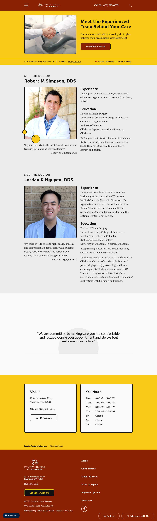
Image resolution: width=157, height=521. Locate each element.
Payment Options (90, 492)
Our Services (88, 468)
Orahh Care (68, 510)
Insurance (87, 500)
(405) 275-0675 (74, 61)
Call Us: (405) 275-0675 (106, 5)
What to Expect (89, 484)
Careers (58, 510)
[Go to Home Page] (49, 5)
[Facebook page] (84, 509)
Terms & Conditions (45, 510)
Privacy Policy (30, 510)
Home (84, 460)
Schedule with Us (95, 46)
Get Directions (44, 417)
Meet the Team (89, 476)
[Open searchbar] (130, 5)
